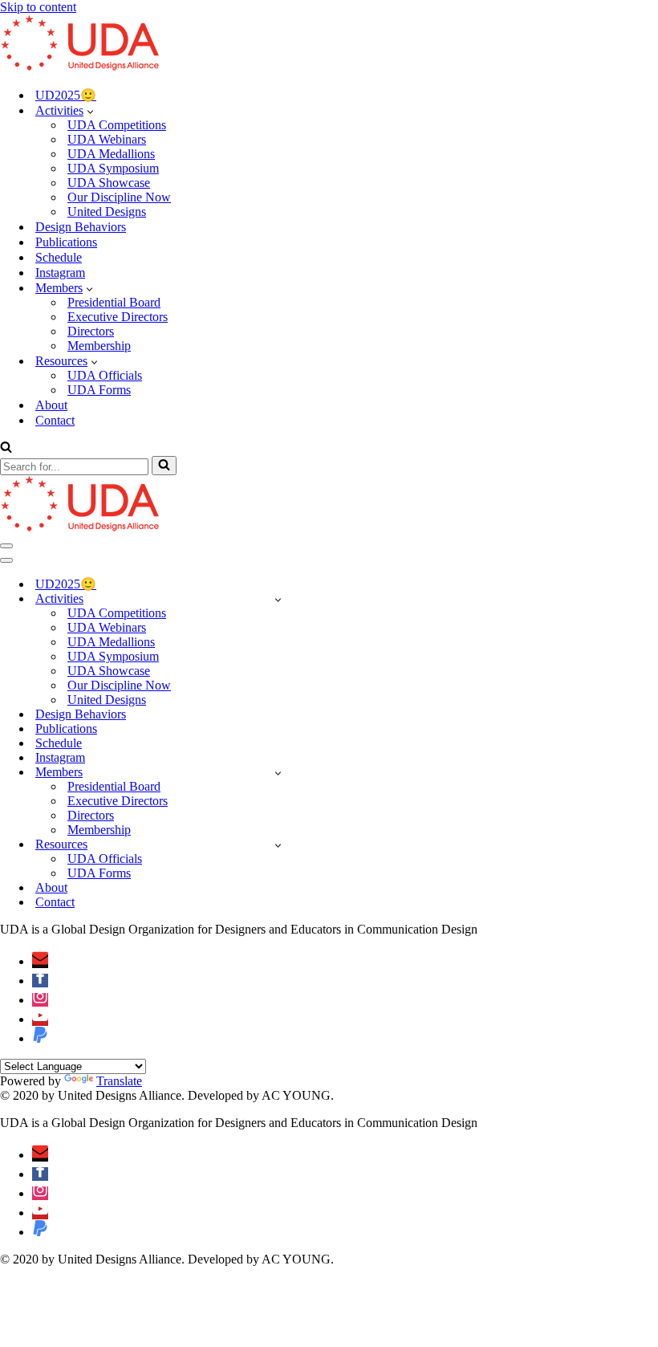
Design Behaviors (80, 227)
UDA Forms (99, 390)
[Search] (6, 448)
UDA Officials (104, 375)
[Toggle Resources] (278, 845)
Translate (119, 1081)
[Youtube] (40, 1019)
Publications (66, 242)
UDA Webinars (106, 139)
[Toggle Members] (278, 772)
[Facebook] (40, 980)
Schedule (58, 257)
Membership (99, 345)
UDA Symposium (113, 168)
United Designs (106, 211)
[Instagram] (40, 1000)
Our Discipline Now (119, 197)
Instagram (60, 272)
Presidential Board (113, 302)
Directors (90, 331)
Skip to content (38, 7)
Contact (55, 420)
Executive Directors (117, 317)
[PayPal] (40, 1038)
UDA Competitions (116, 125)
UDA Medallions (111, 154)
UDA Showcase (108, 182)
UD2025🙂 (65, 95)
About (51, 405)
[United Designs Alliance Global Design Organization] (80, 66)
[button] (90, 111)
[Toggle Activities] (278, 599)
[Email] (40, 961)
